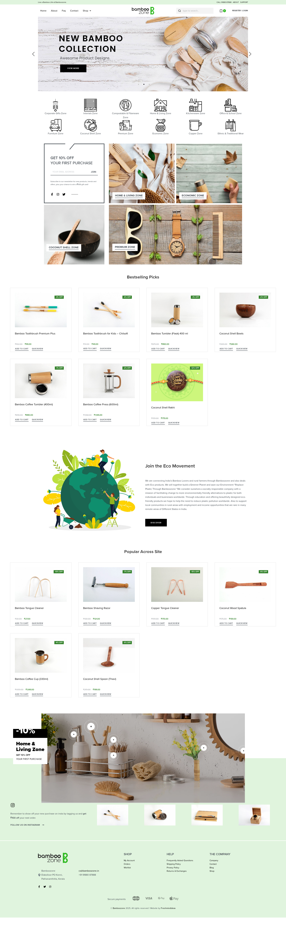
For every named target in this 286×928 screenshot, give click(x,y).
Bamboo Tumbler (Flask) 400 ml (169, 333)
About (54, 10)
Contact (74, 10)
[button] (22, 349)
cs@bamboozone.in (89, 870)
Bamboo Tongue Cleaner (29, 608)
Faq (64, 10)
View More (73, 68)
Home (43, 10)
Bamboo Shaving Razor (96, 608)
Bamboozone (119, 908)
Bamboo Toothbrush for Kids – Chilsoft (105, 333)
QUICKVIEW (37, 348)
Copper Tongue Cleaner (165, 608)
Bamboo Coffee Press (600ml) (100, 404)
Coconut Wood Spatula (232, 608)
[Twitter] (63, 194)
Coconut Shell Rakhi (163, 407)
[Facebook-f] (51, 194)
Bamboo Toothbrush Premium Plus (35, 333)
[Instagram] (57, 194)
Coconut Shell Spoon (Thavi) (99, 679)
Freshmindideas (168, 908)
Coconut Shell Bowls (231, 333)
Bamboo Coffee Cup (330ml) (31, 679)
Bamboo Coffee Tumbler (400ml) (34, 404)
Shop (85, 10)
